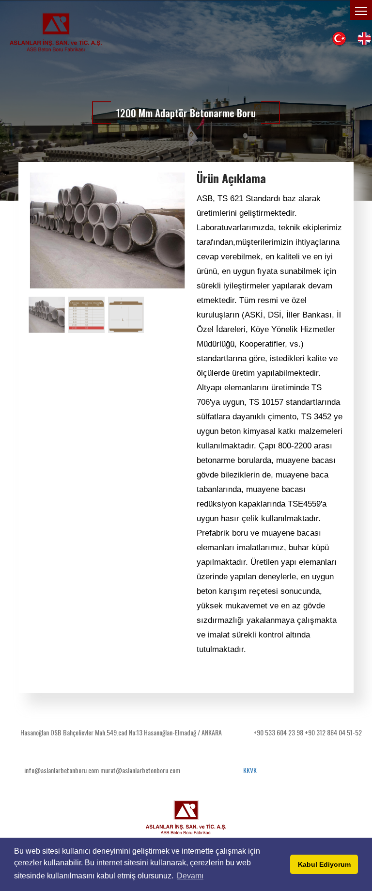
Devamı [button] (190, 876)
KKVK (250, 770)
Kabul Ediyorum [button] (324, 864)
